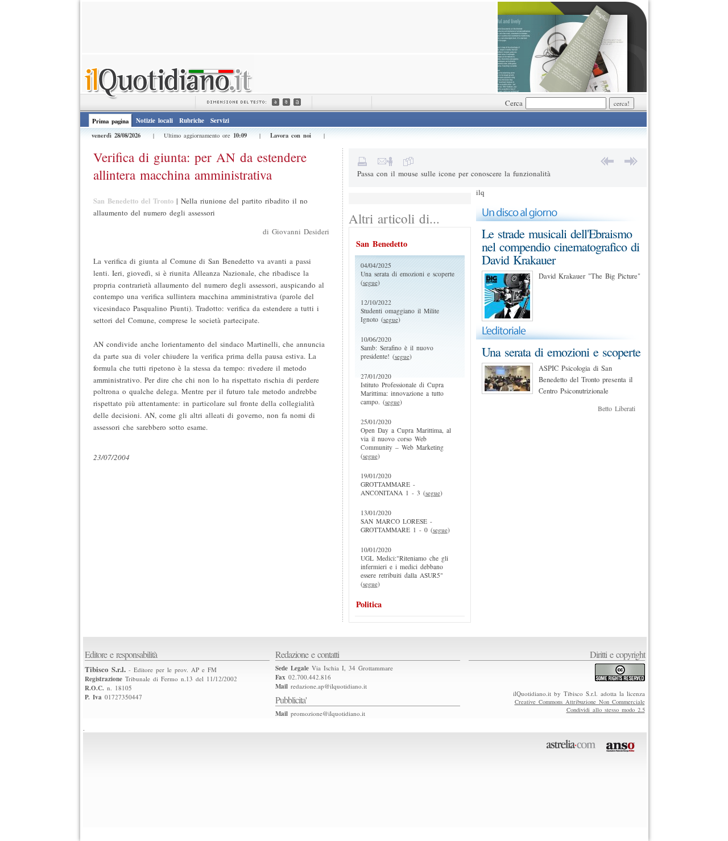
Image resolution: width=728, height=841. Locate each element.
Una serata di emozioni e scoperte (561, 351)
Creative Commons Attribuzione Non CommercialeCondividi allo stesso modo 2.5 (580, 706)
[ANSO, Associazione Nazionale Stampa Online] (622, 754)
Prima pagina (110, 121)
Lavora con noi (290, 135)
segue (370, 282)
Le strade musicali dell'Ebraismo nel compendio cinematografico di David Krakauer (560, 246)
